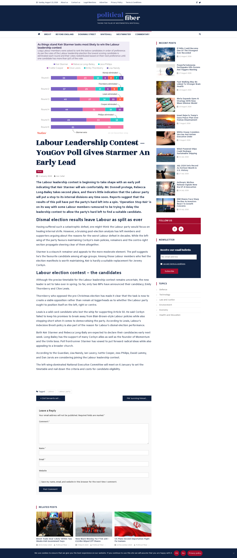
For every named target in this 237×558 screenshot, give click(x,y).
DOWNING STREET (87, 34)
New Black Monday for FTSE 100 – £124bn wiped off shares (92, 540)
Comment (44, 421)
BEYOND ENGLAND (65, 34)
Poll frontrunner (70, 341)
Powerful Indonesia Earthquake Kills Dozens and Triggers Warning (188, 67)
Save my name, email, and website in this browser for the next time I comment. (79, 482)
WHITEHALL (106, 34)
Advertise (103, 3)
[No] (233, 553)
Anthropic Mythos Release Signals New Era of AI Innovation (187, 185)
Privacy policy (195, 553)
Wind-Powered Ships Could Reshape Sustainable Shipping (187, 151)
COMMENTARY (142, 34)
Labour (51, 391)
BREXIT (47, 34)
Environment (165, 305)
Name (42, 448)
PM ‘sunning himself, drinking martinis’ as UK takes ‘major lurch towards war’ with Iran (139, 398)
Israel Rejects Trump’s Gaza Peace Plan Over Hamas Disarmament (187, 118)
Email (42, 459)
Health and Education (169, 315)
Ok (176, 553)
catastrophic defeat (77, 227)
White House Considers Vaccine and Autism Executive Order (188, 134)
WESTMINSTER (123, 34)
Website (43, 471)
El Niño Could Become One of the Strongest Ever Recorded (187, 51)
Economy (163, 310)
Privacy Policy (116, 3)
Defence (163, 289)
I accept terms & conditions (174, 264)
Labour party (64, 391)
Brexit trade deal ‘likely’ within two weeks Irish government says (54, 540)
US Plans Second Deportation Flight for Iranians (132, 540)
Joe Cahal (60, 176)
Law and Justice (167, 300)
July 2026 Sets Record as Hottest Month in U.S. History (187, 168)
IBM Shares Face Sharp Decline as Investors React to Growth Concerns (188, 202)
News (40, 171)
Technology (164, 295)
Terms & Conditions (133, 3)
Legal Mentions (90, 3)
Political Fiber (61, 545)
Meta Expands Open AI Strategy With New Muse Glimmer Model (188, 101)
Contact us (75, 3)
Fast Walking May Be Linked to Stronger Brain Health (189, 84)
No (183, 553)
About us (64, 3)
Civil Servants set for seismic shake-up (53, 398)
